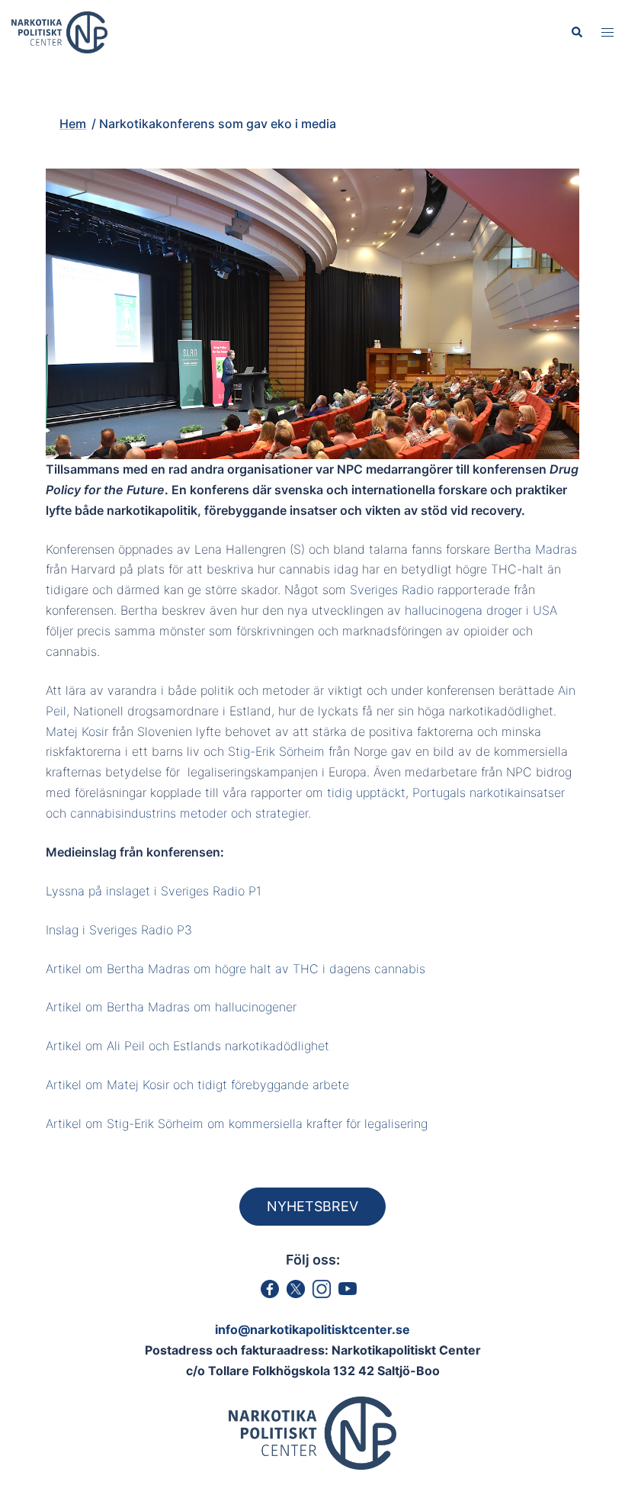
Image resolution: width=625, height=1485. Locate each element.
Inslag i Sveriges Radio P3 (119, 929)
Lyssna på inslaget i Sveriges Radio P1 (155, 890)
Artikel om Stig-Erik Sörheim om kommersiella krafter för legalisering (237, 1123)
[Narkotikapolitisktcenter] (59, 31)
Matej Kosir (77, 731)
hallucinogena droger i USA (481, 610)
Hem (162, 96)
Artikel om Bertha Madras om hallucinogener (171, 1006)
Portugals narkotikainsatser (488, 792)
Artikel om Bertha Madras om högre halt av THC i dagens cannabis (235, 968)
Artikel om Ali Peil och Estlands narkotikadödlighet (187, 1045)
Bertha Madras (535, 549)
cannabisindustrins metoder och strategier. (190, 813)
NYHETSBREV (312, 1206)
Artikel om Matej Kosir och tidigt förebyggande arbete (197, 1084)
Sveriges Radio (392, 589)
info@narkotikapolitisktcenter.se (312, 1329)
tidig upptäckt (366, 792)
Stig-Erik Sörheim (276, 751)
